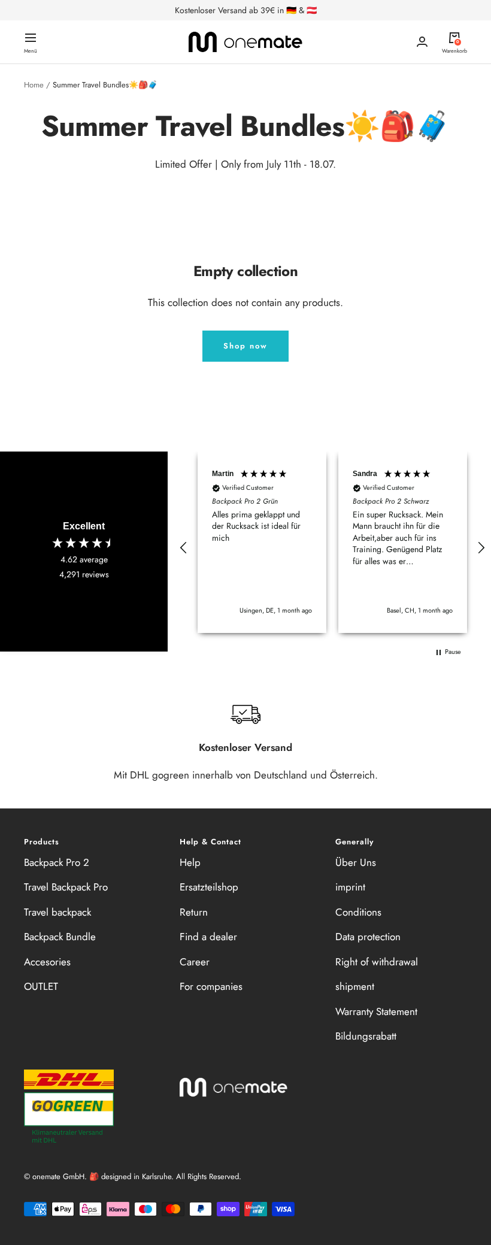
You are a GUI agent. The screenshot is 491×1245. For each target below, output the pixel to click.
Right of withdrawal (376, 962)
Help (190, 862)
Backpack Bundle (60, 936)
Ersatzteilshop (209, 887)
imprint (350, 887)
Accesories (47, 962)
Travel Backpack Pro (66, 887)
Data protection (368, 936)
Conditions (358, 912)
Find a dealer (208, 936)
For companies (211, 986)
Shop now (245, 346)
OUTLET (41, 986)
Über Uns (355, 862)
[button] (183, 548)
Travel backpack (57, 912)
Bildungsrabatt (365, 1036)
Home (34, 84)
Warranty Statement (376, 1011)
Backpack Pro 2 (56, 862)
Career (195, 962)
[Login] (422, 42)
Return (194, 912)
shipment (354, 986)
